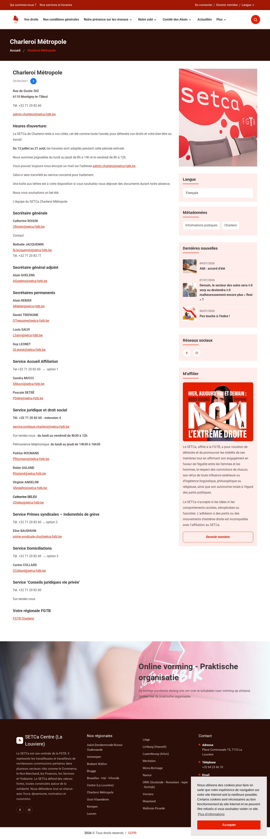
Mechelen (149, 761)
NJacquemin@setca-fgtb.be (32, 250)
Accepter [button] (229, 825)
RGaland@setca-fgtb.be (29, 473)
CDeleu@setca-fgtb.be (28, 502)
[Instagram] (197, 353)
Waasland (149, 801)
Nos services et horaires (56, 5)
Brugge (91, 771)
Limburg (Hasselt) (154, 747)
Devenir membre (227, 5)
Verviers (148, 794)
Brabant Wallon (97, 764)
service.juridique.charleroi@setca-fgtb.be (41, 427)
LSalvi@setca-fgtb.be (27, 335)
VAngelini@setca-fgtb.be (30, 488)
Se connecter (203, 5)
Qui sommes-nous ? (23, 5)
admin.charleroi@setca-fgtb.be (114, 166)
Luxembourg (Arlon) (156, 754)
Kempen (92, 806)
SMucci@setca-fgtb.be (28, 384)
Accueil (15, 50)
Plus (219, 19)
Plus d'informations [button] (211, 814)
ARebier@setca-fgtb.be (28, 306)
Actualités (204, 19)
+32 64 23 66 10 (212, 767)
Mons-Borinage (153, 768)
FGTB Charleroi (23, 618)
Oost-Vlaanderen (98, 799)
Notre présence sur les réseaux (106, 19)
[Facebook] (187, 353)
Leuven (91, 813)
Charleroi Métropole (100, 792)
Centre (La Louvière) (100, 785)
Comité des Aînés (175, 19)
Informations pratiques (201, 225)
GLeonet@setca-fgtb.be (29, 350)
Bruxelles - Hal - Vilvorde (103, 778)
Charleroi (230, 225)
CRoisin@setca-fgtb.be (28, 227)
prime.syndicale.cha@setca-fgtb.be (37, 536)
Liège (146, 739)
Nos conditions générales (61, 19)
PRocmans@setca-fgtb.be (31, 459)
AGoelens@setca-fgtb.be (30, 281)
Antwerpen (94, 757)
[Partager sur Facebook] (33, 81)
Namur (147, 775)
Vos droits (31, 19)
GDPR (132, 833)
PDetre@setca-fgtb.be (28, 398)
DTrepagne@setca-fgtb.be (31, 321)
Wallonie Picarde (154, 808)
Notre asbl (146, 19)
